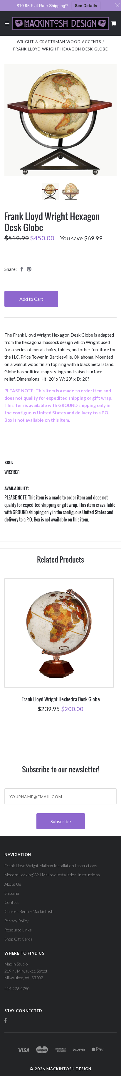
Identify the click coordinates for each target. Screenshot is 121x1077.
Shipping (11, 893)
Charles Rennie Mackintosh (28, 911)
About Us (12, 884)
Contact (11, 902)
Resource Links (18, 929)
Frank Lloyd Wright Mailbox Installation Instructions (50, 865)
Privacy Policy (16, 920)
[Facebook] (5, 1021)
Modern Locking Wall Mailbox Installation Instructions (52, 874)
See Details (86, 5)
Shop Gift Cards (18, 938)
